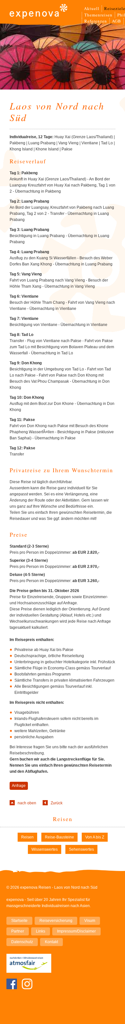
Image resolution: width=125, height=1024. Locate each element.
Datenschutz (22, 942)
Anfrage (19, 785)
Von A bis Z (94, 837)
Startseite (19, 920)
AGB (116, 21)
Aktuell (91, 8)
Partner (17, 931)
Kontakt (51, 942)
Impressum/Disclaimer (76, 931)
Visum (89, 920)
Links (40, 931)
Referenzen (95, 21)
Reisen (62, 819)
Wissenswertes (44, 849)
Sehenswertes (81, 849)
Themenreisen (98, 15)
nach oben (27, 803)
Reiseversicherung (55, 920)
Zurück (57, 803)
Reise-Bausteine (59, 837)
